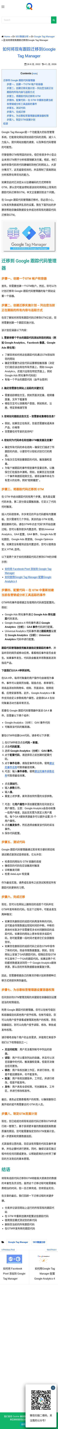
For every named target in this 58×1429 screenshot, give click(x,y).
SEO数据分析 (39, 1242)
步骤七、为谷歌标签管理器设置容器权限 (28, 115)
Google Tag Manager (18, 1242)
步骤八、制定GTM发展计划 (21, 119)
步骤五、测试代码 (16, 108)
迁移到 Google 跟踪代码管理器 (19, 80)
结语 (5, 123)
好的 (23, 1424)
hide (35, 73)
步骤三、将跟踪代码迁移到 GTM (24, 96)
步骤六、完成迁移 (16, 111)
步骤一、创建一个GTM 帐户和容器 (25, 84)
